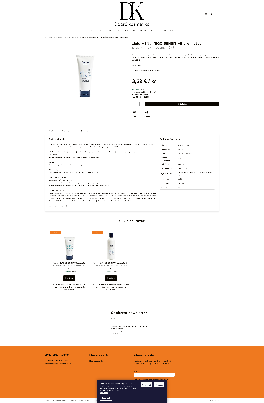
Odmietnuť (146, 385)
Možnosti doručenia (140, 94)
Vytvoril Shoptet (213, 400)
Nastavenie (106, 398)
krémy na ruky (184, 145)
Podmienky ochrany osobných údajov (58, 363)
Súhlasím (159, 385)
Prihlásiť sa (116, 334)
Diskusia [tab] (65, 131)
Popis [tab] (51, 131)
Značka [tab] (83, 131)
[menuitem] (93, 30)
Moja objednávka (96, 361)
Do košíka (183, 104)
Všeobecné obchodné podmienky (57, 360)
